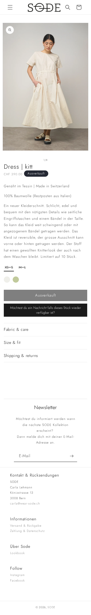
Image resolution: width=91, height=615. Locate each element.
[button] (10, 7)
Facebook (17, 580)
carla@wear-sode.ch (25, 503)
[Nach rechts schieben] (56, 160)
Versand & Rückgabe (25, 525)
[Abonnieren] (71, 456)
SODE (51, 607)
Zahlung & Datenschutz (27, 531)
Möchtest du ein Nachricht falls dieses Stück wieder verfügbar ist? (45, 310)
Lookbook (17, 553)
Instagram (17, 575)
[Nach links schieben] (34, 160)
